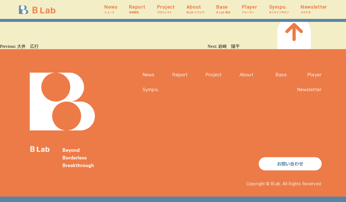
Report (137, 9)
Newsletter (314, 9)
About (196, 9)
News (110, 9)
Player (249, 9)
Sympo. (279, 9)
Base (223, 9)
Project (166, 9)
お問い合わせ (290, 164)
